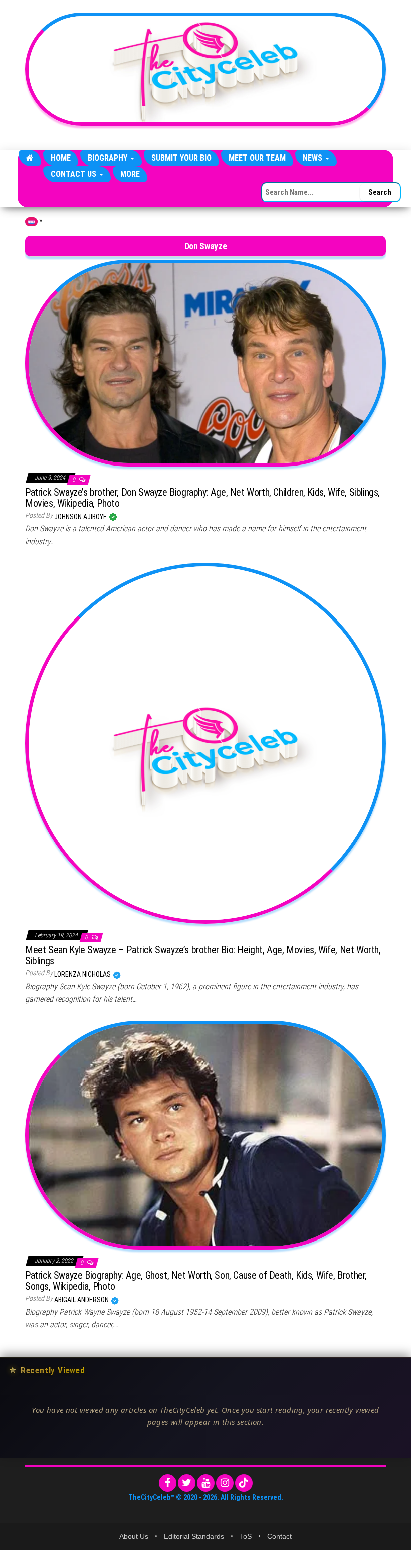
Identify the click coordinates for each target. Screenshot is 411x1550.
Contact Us (74, 174)
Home (61, 158)
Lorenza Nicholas (83, 974)
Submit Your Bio (181, 158)
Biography (108, 158)
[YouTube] (206, 1483)
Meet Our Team (257, 158)
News (313, 158)
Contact (279, 1536)
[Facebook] (167, 1483)
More (130, 174)
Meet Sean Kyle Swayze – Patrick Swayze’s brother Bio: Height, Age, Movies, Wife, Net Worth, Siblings (203, 955)
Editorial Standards (194, 1536)
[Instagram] (225, 1483)
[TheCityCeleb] (30, 158)
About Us (133, 1536)
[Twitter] (186, 1483)
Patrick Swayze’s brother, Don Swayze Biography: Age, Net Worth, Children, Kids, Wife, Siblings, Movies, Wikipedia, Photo (202, 497)
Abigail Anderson (82, 1300)
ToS (246, 1536)
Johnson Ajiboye (81, 517)
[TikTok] (244, 1483)
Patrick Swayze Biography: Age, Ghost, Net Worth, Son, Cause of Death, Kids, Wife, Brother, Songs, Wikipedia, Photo (196, 1280)
